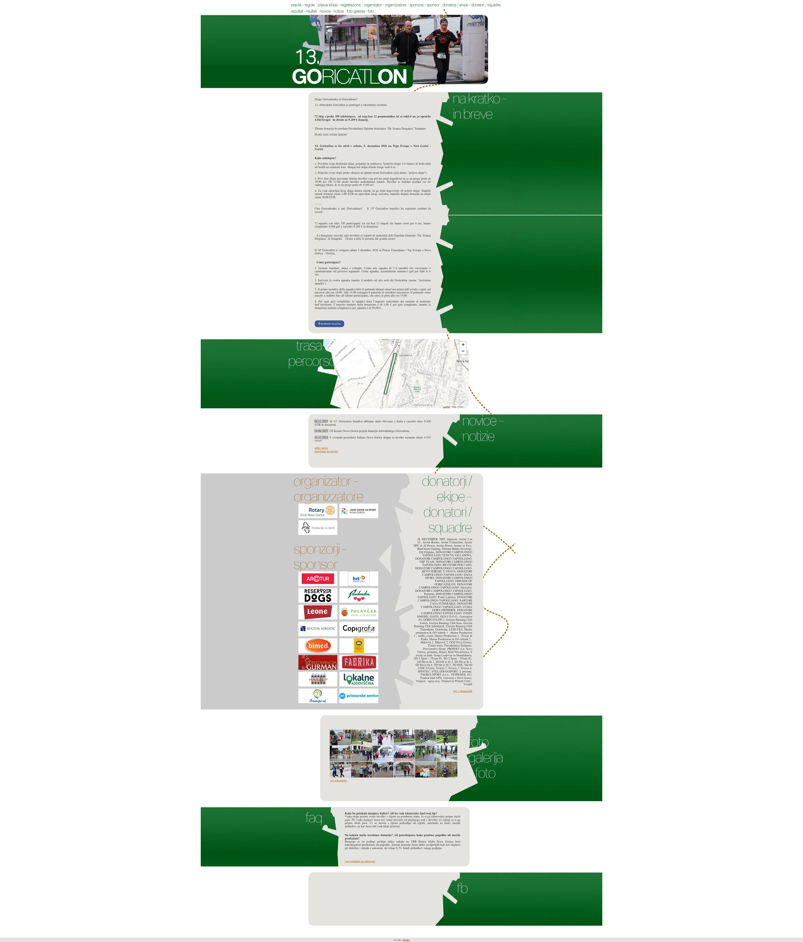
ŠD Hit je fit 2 (444, 662)
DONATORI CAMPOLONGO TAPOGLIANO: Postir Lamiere (444, 595)
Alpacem (452, 539)
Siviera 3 (453, 668)
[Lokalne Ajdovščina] (358, 679)
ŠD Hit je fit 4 (423, 665)
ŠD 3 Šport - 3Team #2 (457, 658)
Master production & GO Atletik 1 (444, 630)
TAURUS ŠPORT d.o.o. (434, 674)
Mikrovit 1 (427, 642)
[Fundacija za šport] (317, 527)
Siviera (430, 668)
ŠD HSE (458, 665)
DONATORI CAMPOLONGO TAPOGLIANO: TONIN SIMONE (444, 613)
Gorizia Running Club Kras (445, 623)
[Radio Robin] (317, 679)
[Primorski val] (317, 696)
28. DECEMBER (427, 539)
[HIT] (358, 578)
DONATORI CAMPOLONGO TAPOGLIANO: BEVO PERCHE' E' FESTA (443, 569)
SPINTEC (424, 671)
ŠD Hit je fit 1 (425, 662)
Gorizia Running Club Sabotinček (443, 624)
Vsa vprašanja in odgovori (360, 861)
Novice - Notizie (482, 428)
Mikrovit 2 (441, 642)
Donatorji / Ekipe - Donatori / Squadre (446, 504)
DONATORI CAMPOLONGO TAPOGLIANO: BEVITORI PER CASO (447, 563)
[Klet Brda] (358, 645)
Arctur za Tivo (462, 545)
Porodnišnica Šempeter (457, 645)
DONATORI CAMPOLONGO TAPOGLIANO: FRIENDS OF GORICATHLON (453, 581)
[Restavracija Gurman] (317, 662)
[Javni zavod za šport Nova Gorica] (358, 511)
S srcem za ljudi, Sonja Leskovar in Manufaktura (444, 653)
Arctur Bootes (431, 542)
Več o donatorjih (462, 691)
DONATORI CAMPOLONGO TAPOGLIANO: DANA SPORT (447, 574)
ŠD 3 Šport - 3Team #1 (428, 658)
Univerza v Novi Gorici (457, 678)
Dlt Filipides (426, 552)
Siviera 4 (466, 668)
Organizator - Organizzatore (328, 488)
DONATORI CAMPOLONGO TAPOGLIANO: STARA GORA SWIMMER (446, 606)
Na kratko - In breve (480, 106)
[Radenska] (358, 595)
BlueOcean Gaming (428, 549)
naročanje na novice (326, 451)
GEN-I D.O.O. (449, 616)
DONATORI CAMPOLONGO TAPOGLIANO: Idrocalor (445, 585)
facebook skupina (330, 324)
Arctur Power (444, 545)
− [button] (463, 351)
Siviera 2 (441, 668)
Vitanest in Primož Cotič (456, 681)
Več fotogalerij (338, 780)
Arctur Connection (452, 542)
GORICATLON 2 (433, 620)
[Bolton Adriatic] (317, 629)
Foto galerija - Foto (485, 757)
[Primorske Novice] (358, 696)
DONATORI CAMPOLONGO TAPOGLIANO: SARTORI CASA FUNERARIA (445, 600)
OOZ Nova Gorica (460, 642)
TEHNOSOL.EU (461, 674)
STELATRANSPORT (445, 671)
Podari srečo (435, 645)
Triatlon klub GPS (431, 678)
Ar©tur (406, 939)
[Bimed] (317, 645)
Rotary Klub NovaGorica (454, 652)
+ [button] (463, 344)
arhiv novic (321, 448)
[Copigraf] (358, 629)
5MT (442, 539)
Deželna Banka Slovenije (456, 549)
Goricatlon (350, 76)
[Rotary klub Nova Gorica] (317, 511)
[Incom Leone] (317, 612)
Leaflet (446, 406)
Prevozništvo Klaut (434, 649)
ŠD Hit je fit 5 (442, 665)
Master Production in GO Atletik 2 (450, 639)
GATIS (434, 616)
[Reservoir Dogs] (317, 595)
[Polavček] (358, 612)
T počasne (465, 671)
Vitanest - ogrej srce (428, 681)
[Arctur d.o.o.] (317, 578)
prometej (432, 652)
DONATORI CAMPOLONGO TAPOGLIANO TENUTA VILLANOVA (447, 553)
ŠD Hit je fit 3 (462, 662)
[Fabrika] (358, 662)
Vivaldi (467, 684)
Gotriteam (441, 629)
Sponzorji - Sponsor (319, 556)
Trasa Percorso (312, 353)
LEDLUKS (456, 629)
